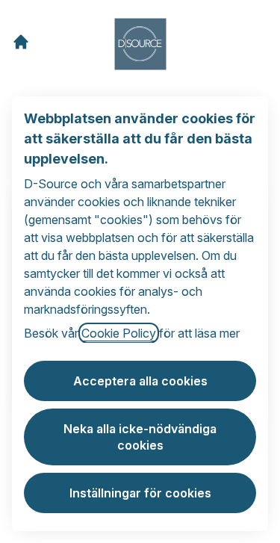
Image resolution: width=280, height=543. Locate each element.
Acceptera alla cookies (140, 380)
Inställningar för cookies (140, 492)
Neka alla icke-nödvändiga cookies (140, 437)
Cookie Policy (118, 333)
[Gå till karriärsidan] (21, 42)
